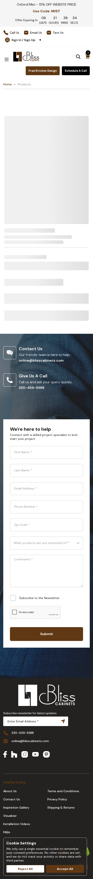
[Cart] (87, 56)
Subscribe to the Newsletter (39, 598)
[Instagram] (24, 754)
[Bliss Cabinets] (26, 56)
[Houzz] (14, 754)
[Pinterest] (46, 754)
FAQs (6, 832)
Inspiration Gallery (16, 807)
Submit (46, 634)
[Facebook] (5, 754)
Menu (6, 59)
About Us (10, 791)
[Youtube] (35, 754)
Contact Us (11, 799)
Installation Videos (16, 824)
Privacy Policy (57, 799)
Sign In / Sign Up (26, 40)
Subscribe (62, 721)
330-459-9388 (31, 387)
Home (7, 84)
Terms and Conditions (63, 791)
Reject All (25, 869)
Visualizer (10, 816)
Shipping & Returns (61, 807)
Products (24, 84)
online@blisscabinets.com (41, 360)
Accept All (65, 869)
